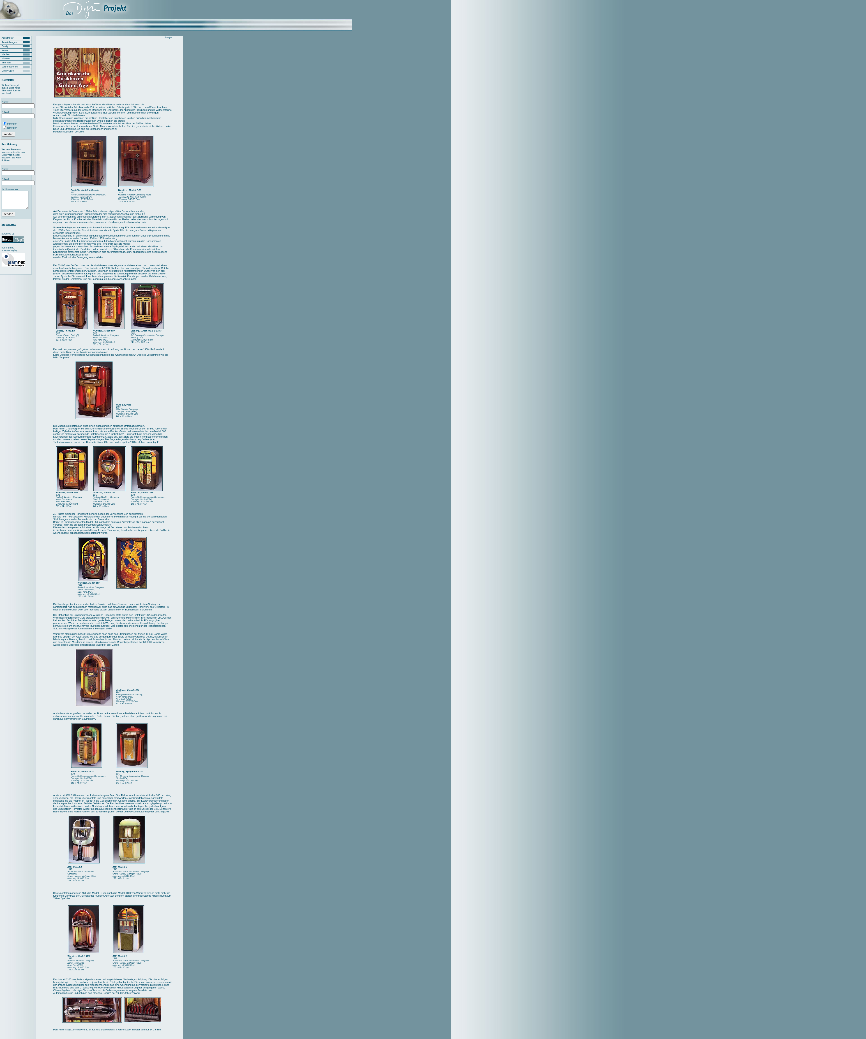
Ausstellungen (9, 42)
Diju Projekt (8, 70)
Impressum (9, 224)
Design (5, 46)
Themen (6, 62)
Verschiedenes (10, 66)
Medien (5, 54)
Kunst (5, 50)
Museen (6, 58)
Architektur (8, 38)
